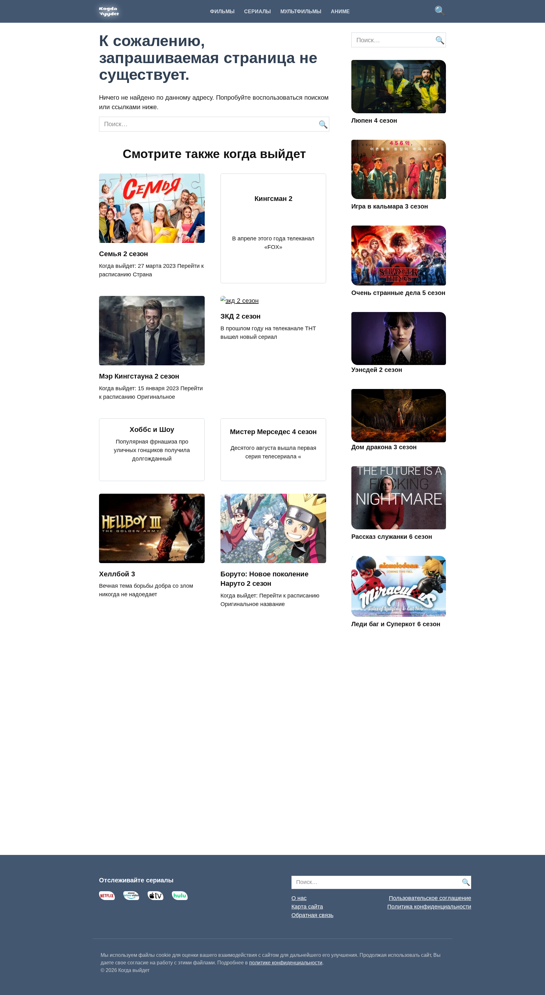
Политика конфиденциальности (429, 907)
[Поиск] (323, 124)
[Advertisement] (398, 750)
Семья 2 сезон (123, 254)
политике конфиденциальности (285, 962)
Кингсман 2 (273, 199)
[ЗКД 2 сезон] (239, 300)
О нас (299, 898)
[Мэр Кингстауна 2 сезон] (152, 360)
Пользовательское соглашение (430, 898)
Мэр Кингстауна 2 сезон (139, 376)
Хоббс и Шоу (152, 429)
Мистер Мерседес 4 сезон (273, 432)
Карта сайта (307, 907)
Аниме (340, 11)
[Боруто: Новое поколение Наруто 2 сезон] (273, 558)
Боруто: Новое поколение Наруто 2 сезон (264, 579)
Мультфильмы (300, 11)
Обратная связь (312, 915)
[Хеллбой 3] (152, 558)
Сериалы (257, 11)
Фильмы (222, 11)
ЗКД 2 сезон (240, 316)
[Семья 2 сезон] (152, 238)
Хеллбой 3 (117, 574)
